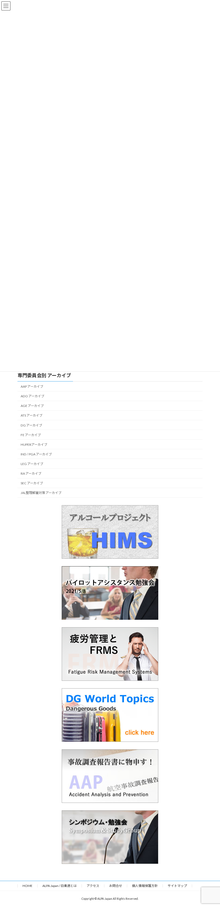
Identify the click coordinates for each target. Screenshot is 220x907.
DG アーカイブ (31, 425)
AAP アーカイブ (32, 386)
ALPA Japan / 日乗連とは (59, 886)
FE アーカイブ (31, 435)
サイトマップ (177, 886)
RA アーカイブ (31, 473)
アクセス (93, 886)
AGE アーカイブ (32, 406)
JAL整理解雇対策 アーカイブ (41, 493)
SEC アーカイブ (32, 483)
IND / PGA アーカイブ (36, 454)
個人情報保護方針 (145, 886)
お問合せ (115, 886)
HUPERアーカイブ (34, 445)
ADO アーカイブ (32, 396)
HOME (27, 886)
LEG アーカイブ (32, 464)
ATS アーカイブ (31, 415)
